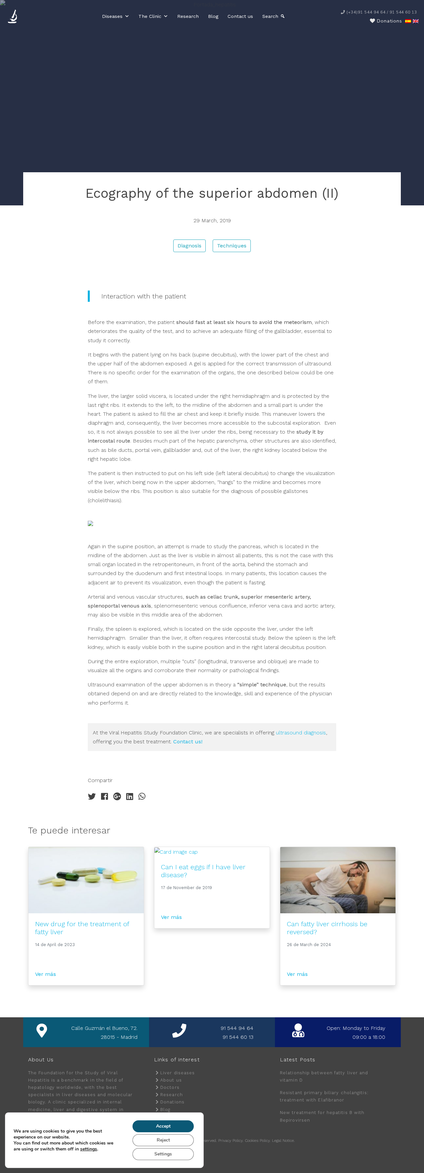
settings (88, 1149)
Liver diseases (177, 1072)
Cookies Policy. (258, 1140)
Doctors (170, 1087)
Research (188, 16)
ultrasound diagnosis (301, 732)
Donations (172, 1101)
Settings (163, 1154)
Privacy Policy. (230, 1140)
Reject (163, 1140)
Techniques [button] (231, 245)
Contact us (240, 16)
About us (171, 1080)
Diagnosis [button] (189, 245)
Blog (213, 16)
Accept (163, 1126)
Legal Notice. (283, 1140)
